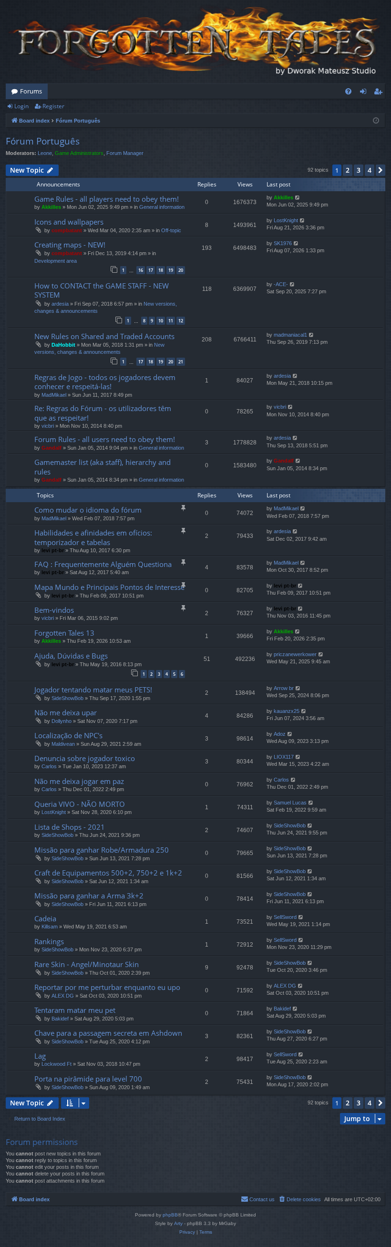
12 (180, 321)
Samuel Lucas (290, 802)
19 (170, 270)
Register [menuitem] (380, 93)
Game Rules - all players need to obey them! (106, 199)
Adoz (280, 734)
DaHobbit (63, 345)
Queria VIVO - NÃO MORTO (79, 804)
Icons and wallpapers (68, 222)
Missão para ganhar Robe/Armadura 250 (101, 850)
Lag (40, 1056)
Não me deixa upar (65, 712)
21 (180, 362)
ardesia (60, 304)
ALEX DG (62, 996)
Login (21, 106)
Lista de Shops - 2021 (69, 827)
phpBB (170, 1214)
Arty (178, 1223)
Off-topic (171, 230)
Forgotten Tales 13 (64, 633)
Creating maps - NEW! (69, 244)
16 (140, 270)
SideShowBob (67, 698)
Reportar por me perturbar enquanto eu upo (107, 987)
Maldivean (63, 744)
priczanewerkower (295, 654)
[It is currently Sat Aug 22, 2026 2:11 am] (376, 120)
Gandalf (51, 448)
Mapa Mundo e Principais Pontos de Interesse (109, 587)
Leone (45, 153)
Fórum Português (43, 141)
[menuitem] (348, 91)
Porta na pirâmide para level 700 (88, 1078)
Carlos (49, 766)
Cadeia (45, 918)
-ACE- (281, 284)
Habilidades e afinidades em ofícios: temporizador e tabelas (93, 537)
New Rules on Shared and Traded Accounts (104, 336)
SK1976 (283, 243)
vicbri (47, 426)
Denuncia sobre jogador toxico (84, 758)
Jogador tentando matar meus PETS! (93, 689)
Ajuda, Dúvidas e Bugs (71, 655)
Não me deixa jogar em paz (79, 781)
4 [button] (369, 170)
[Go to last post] (298, 197)
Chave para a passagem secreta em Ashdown (108, 1033)
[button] (380, 170)
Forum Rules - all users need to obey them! (104, 439)
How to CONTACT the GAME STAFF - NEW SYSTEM (101, 290)
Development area (55, 261)
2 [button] (348, 170)
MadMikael (53, 395)
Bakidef (60, 1018)
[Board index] (195, 41)
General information (162, 207)
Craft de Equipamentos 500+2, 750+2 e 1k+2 (108, 872)
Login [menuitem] (365, 93)
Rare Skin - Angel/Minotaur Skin (86, 964)
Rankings (49, 941)
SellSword (285, 917)
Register (53, 106)
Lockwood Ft (56, 1064)
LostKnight (286, 220)
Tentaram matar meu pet (74, 1010)
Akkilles (51, 207)
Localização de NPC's (68, 735)
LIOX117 (284, 757)
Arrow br (284, 688)
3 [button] (358, 170)
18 (160, 270)
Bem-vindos (54, 610)
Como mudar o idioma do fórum (88, 510)
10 (160, 321)
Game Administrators (79, 153)
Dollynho (61, 721)
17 (150, 270)
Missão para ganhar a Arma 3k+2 (89, 895)
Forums (31, 91)
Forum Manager (125, 153)
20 (180, 270)
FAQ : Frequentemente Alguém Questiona (103, 564)
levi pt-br (52, 550)
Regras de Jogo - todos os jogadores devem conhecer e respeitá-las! (104, 381)
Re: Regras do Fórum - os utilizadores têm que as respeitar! (102, 412)
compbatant (66, 230)
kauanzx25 (286, 711)
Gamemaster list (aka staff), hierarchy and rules (102, 466)
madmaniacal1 (290, 335)
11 (170, 321)
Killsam (49, 926)
